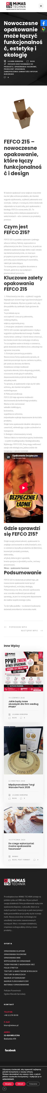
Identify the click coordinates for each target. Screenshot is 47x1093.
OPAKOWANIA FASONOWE (15, 954)
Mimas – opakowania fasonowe (16, 568)
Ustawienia (33, 1084)
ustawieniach (8, 1079)
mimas (15, 856)
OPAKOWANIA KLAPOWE (14, 951)
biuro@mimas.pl (11, 1025)
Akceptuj (8, 1084)
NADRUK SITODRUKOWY (14, 978)
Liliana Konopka (15, 61)
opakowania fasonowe (25, 67)
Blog (32, 61)
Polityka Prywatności (12, 990)
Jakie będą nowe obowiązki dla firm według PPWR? (23, 704)
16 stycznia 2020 (16, 840)
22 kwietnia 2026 (16, 781)
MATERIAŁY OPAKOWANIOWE (16, 984)
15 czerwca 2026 (16, 698)
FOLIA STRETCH (11, 967)
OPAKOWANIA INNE (12, 957)
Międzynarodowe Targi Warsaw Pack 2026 (21, 786)
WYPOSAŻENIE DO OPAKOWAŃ (17, 961)
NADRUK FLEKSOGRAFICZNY (16, 981)
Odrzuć (20, 1084)
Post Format (24, 860)
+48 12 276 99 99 (11, 1015)
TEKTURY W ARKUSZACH (14, 974)
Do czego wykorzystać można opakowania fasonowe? (21, 846)
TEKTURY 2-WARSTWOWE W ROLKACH (20, 971)
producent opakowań (14, 69)
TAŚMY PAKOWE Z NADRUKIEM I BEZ (19, 964)
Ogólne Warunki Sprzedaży (14, 994)
